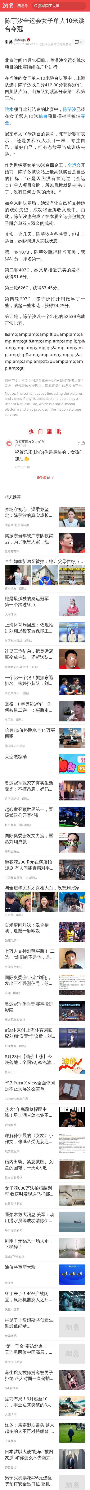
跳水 (9, 109)
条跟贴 (44, 477)
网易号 (22, 5)
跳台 (43, 116)
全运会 (74, 165)
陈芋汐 (69, 109)
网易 (8, 6)
